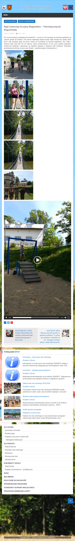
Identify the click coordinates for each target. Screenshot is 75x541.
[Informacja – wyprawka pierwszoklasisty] (12, 375)
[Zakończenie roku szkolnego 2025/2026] (12, 388)
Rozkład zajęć (10, 433)
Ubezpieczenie (10, 459)
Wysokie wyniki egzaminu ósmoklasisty (36, 396)
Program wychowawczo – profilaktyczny (19, 469)
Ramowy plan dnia (11, 456)
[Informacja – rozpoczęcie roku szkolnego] (12, 362)
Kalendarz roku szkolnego (14, 450)
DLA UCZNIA (9, 427)
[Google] (12, 322)
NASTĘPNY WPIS (53, 331)
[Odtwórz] (6, 318)
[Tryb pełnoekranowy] (69, 318)
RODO (6, 473)
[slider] (36, 317)
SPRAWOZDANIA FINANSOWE (15, 484)
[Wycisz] (65, 318)
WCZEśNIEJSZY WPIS (23, 331)
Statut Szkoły (9, 466)
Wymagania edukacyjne (14, 440)
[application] (37, 260)
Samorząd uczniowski (12, 430)
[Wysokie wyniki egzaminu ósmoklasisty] (12, 401)
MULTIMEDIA (9, 477)
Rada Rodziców (10, 446)
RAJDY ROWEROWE (26, 21)
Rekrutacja (8, 453)
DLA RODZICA (9, 443)
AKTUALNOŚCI (10, 21)
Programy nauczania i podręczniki (16, 436)
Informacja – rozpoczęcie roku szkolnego (37, 357)
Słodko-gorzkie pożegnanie (32, 409)
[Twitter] (8, 322)
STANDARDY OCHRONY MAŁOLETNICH (19, 487)
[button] (37, 260)
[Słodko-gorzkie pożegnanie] (12, 414)
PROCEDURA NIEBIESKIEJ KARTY (17, 491)
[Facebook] (5, 322)
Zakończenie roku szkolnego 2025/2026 (36, 383)
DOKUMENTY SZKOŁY (12, 463)
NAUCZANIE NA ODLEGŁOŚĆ (15, 480)
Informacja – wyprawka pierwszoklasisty (36, 370)
